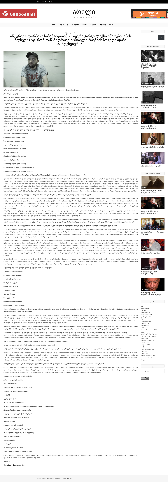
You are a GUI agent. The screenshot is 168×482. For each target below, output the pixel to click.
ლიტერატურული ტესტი (147, 336)
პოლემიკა (144, 342)
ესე (68, 24)
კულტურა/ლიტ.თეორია (147, 330)
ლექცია (143, 332)
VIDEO (142, 310)
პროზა (54, 24)
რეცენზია (93, 24)
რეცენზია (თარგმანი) (146, 355)
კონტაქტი (49, 1)
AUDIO (142, 306)
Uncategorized (145, 308)
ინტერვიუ (103, 24)
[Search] (161, 37)
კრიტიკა (84, 24)
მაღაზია (111, 24)
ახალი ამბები (144, 312)
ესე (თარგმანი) (145, 321)
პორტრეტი (144, 345)
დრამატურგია (145, 317)
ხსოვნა (143, 360)
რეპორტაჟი (144, 351)
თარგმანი (75, 24)
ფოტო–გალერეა (145, 358)
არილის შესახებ (41, 1)
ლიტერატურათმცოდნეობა (148, 334)
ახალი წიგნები (145, 314)
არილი (84, 11)
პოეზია (61, 24)
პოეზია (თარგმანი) (146, 340)
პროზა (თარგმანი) (146, 349)
